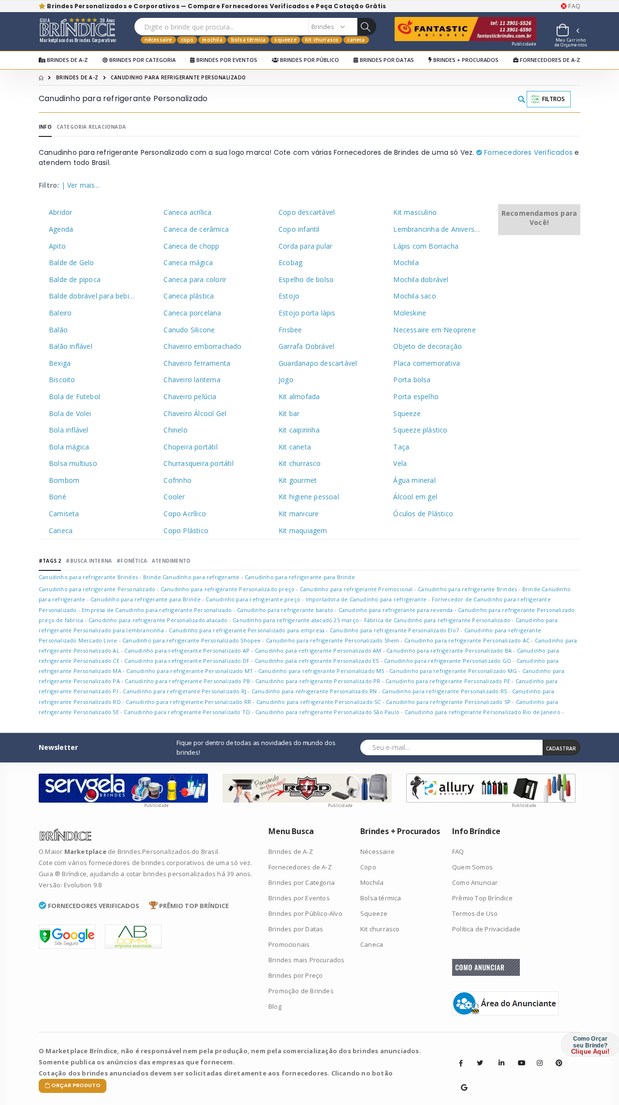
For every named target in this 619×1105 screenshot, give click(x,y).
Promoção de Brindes (301, 990)
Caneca (356, 39)
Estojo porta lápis (307, 312)
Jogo (286, 379)
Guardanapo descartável (318, 363)
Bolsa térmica (248, 39)
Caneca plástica (188, 295)
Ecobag (290, 262)
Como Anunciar (475, 882)
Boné (57, 496)
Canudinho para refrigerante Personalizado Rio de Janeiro (482, 712)
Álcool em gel (415, 496)
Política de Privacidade (486, 929)
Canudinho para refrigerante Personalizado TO (187, 712)
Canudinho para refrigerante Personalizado (98, 589)
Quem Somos (472, 867)
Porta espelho (416, 396)
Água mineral (414, 480)
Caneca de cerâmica (196, 229)
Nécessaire (158, 39)
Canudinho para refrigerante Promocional (356, 589)
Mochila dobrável (420, 279)
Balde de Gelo (71, 262)
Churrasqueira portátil (198, 463)
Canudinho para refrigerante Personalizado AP (187, 650)
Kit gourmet (298, 480)
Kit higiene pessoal (309, 496)
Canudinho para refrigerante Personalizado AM (318, 650)
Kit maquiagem (303, 530)
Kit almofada (299, 396)
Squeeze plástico (420, 429)
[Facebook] (461, 1063)
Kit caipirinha (299, 429)
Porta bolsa (411, 379)
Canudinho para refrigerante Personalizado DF (187, 660)
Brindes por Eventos (226, 59)
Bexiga (60, 363)
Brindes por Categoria (142, 59)
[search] (366, 26)
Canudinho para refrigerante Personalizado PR (318, 681)
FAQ (573, 6)
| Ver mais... (80, 185)
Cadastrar (561, 748)
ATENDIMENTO (171, 560)
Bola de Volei (70, 413)
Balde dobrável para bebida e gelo (104, 295)
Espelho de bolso (306, 279)
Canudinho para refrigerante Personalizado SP (448, 701)
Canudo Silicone (189, 329)
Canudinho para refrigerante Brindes (88, 577)
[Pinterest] (555, 1055)
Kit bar (289, 413)
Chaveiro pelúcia (189, 396)
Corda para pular (305, 246)
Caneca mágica (188, 262)
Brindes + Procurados (465, 59)
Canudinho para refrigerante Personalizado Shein (332, 640)
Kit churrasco (322, 39)
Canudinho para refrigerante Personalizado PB (187, 681)
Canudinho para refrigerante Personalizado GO (447, 660)
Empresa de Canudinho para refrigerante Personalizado (157, 609)
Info (45, 126)
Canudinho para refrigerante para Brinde (300, 577)
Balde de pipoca (75, 279)
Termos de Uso (475, 913)
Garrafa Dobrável (306, 346)
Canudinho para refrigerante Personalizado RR (188, 701)
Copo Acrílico (184, 513)
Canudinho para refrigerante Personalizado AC (467, 640)
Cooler (174, 496)
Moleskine (409, 312)
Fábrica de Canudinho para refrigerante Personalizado (437, 620)
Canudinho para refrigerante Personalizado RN (314, 691)
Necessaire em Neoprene (434, 329)
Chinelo (175, 429)
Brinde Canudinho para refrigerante (191, 577)
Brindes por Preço (295, 975)
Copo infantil (299, 229)
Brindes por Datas (386, 59)
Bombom (64, 480)
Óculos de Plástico (423, 513)
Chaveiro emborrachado (202, 346)
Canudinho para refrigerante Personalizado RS (444, 691)
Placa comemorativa (426, 363)
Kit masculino (415, 212)
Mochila (212, 39)
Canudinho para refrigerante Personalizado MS (321, 670)
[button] (567, 31)
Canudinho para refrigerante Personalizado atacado (158, 620)
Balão (58, 329)
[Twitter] (479, 1063)
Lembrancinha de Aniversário (439, 229)
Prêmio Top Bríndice (482, 898)
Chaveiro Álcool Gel (194, 413)
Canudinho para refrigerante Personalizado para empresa (246, 630)
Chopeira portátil (190, 446)
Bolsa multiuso (73, 463)
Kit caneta (295, 446)
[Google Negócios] (461, 1080)
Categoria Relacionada (91, 126)
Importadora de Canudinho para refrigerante (366, 599)
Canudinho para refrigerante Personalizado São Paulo (327, 712)
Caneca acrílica (187, 212)
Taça (401, 446)
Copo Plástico (185, 530)
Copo (187, 39)
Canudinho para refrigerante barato (285, 609)
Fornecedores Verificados (527, 152)
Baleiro (60, 312)
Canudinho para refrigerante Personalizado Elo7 (394, 630)
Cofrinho (177, 480)
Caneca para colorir (194, 279)
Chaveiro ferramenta (196, 363)
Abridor (60, 212)
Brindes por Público (309, 59)
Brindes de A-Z (66, 59)
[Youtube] (518, 1055)
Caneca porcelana (192, 312)
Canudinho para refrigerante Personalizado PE (447, 681)
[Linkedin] (498, 1055)
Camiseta (64, 513)
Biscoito (62, 379)
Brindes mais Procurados (306, 960)
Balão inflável (70, 346)
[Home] (41, 77)
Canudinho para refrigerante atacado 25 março (296, 620)
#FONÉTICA (132, 560)
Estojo (289, 295)
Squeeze (285, 39)
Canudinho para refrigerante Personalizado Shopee (191, 640)
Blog (274, 1006)
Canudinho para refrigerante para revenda (396, 609)
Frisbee (290, 329)
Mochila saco (414, 295)
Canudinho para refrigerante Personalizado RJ (184, 691)
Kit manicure (299, 513)
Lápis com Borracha (425, 246)
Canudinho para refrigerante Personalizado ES (317, 660)
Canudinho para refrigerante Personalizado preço (228, 589)
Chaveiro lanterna (191, 379)
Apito (57, 246)
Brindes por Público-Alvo (305, 913)
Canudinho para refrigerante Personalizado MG (453, 670)
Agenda (61, 229)
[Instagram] (536, 1055)
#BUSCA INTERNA (89, 560)
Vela (400, 463)
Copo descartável (307, 212)
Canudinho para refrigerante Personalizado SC (318, 701)
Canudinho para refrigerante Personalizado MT (189, 670)
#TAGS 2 (50, 560)
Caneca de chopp (191, 246)
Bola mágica (69, 446)
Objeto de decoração (427, 346)
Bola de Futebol (74, 396)
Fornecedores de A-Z (549, 59)
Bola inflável (68, 429)
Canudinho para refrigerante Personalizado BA (449, 650)
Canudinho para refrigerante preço (253, 599)
